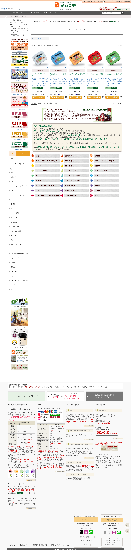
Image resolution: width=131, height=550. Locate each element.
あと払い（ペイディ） (43, 447)
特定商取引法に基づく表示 (40, 545)
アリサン (9, 16)
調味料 (13, 240)
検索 (122, 13)
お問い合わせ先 (100, 405)
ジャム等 (13, 190)
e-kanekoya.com (86, 520)
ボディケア (14, 271)
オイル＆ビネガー (16, 244)
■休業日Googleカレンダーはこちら (19, 32)
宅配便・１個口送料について (18, 405)
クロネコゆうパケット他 (17, 484)
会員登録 (100, 1)
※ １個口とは (19, 53)
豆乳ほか (13, 267)
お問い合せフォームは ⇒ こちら (105, 415)
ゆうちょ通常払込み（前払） (42, 441)
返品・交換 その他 (73, 405)
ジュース (13, 276)
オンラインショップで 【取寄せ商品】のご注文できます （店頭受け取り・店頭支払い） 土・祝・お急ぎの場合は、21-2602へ (112, 541)
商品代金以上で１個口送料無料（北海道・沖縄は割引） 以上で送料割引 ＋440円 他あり (77, 21)
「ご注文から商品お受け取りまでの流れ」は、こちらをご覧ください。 (79, 478)
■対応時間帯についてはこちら (19, 29)
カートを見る (86, 1)
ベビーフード (15, 258)
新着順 (56, 45)
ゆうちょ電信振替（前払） (42, 438)
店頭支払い (40, 448)
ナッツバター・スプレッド (19, 186)
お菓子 (16, 16)
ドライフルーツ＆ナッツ (18, 195)
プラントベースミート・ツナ (19, 253)
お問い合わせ (126, 1)
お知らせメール (117, 1)
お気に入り (36, 13)
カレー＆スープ (15, 226)
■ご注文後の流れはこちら (17, 35)
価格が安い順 (41, 45)
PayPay (39, 435)
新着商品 (24, 13)
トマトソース (15, 217)
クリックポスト (13, 498)
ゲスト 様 (4, 9)
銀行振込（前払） (39, 444)
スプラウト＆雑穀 (16, 231)
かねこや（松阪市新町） (47, 452)
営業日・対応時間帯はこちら (86, 537)
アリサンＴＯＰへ (41, 39)
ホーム (3, 16)
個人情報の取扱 (55, 545)
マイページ (47, 13)
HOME (12, 159)
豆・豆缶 (13, 204)
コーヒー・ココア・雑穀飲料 (19, 280)
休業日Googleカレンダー (86, 540)
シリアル (13, 199)
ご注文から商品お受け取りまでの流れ (77, 474)
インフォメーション (86, 516)
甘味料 (13, 181)
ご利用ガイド (108, 1)
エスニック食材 (15, 222)
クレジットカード (42, 433)
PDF (20, 367)
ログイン (17, 8)
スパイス (13, 235)
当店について (14, 13)
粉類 (12, 172)
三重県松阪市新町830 (111, 520)
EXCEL (26, 367)
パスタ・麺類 (15, 213)
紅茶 (12, 289)
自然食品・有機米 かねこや (103, 417)
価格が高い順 (50, 45)
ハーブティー (15, 285)
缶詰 (12, 208)
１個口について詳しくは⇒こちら (21, 409)
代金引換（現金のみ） (43, 429)
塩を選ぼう (19, 154)
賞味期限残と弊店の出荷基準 (74, 462)
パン (12, 249)
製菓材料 (13, 177)
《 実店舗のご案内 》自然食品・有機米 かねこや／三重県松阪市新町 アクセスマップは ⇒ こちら (109, 456)
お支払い (40, 405)
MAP (111, 421)
